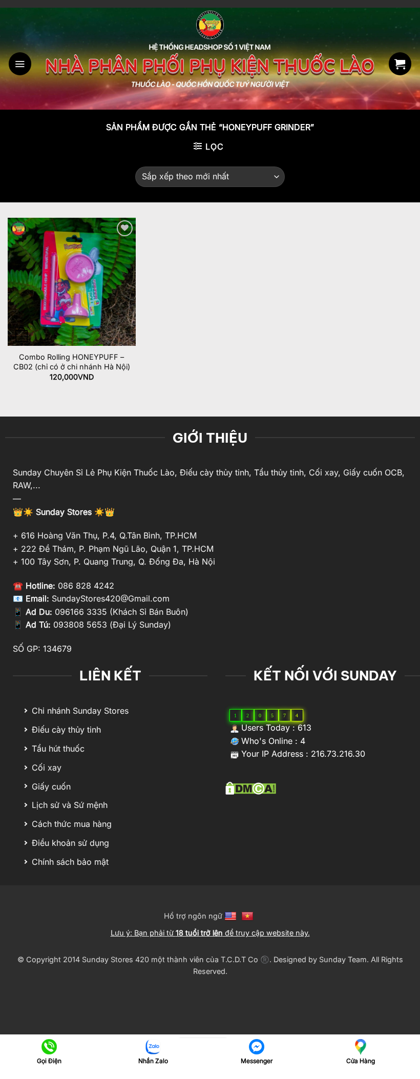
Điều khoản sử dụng (70, 843)
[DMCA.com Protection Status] (250, 787)
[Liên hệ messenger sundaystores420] (257, 1046)
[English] (231, 916)
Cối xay (46, 767)
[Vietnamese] (248, 916)
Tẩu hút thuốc (58, 748)
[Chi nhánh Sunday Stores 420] (360, 1046)
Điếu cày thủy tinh (66, 729)
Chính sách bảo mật (70, 862)
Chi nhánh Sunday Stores (80, 711)
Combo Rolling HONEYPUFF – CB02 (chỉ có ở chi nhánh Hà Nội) (71, 361)
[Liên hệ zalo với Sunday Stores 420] (153, 1046)
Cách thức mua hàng (72, 824)
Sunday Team (343, 959)
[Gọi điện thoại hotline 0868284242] (49, 1046)
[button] (20, 63)
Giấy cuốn (51, 786)
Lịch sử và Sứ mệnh (70, 805)
